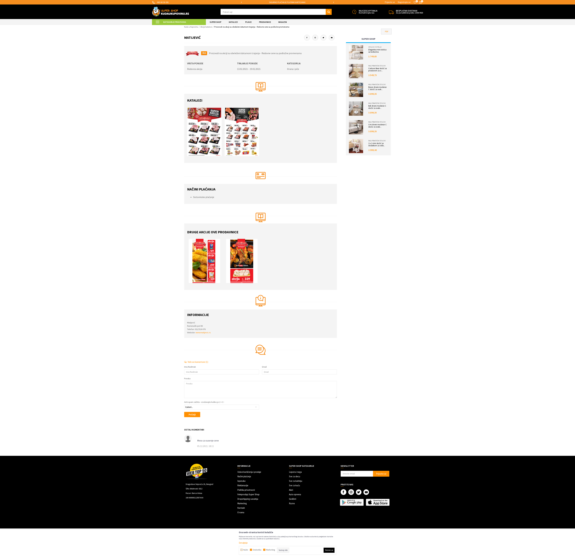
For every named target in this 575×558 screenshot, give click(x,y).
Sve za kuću (294, 485)
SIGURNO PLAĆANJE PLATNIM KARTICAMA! (287, 2)
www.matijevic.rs (203, 332)
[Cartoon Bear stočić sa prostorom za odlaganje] (356, 71)
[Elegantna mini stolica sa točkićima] (356, 52)
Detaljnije (243, 542)
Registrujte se (404, 2)
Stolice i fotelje (375, 47)
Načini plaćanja (244, 476)
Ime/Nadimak (190, 367)
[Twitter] (323, 37)
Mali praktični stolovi (377, 66)
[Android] (352, 502)
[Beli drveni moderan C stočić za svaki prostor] (356, 108)
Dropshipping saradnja (247, 499)
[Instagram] (315, 37)
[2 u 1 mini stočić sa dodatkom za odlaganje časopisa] (356, 146)
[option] (287, 2)
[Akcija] (205, 261)
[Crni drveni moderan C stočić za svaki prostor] (356, 127)
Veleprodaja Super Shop (248, 494)
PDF (386, 31)
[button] (276, 12)
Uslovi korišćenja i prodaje (249, 472)
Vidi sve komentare (197, 362)
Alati (291, 490)
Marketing (242, 503)
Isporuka (241, 481)
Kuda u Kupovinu (191, 27)
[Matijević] (192, 53)
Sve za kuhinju (295, 481)
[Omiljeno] (415, 2)
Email (264, 367)
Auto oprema (295, 494)
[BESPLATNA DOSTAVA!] (391, 12)
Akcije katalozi (206, 27)
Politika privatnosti (246, 490)
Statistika (257, 550)
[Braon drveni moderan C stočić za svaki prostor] (356, 90)
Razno (292, 503)
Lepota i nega (295, 472)
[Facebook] (306, 37)
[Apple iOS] (378, 502)
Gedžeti (292, 499)
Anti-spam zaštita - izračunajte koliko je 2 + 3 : (204, 402)
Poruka (187, 378)
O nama (240, 512)
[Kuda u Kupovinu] (170, 11)
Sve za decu (294, 476)
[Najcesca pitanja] (354, 12)
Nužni (245, 550)
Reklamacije (242, 485)
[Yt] (331, 37)
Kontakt (241, 508)
